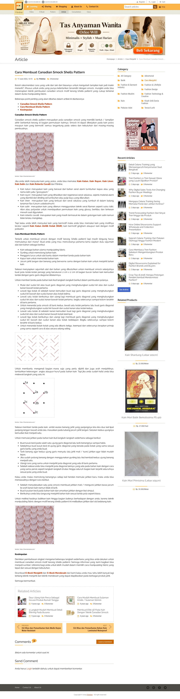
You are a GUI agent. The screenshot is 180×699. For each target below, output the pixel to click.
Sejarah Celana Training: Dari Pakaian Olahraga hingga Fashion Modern (146, 239)
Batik (122, 80)
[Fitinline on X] (165, 687)
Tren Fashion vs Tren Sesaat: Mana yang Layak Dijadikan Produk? (145, 179)
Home (17, 687)
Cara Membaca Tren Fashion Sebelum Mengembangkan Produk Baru (146, 252)
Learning (33, 6)
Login (29, 668)
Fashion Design (151, 89)
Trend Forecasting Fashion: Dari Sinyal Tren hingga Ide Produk (147, 214)
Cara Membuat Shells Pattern (35, 107)
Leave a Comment (105, 642)
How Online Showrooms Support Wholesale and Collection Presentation (145, 227)
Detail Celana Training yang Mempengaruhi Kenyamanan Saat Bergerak (145, 167)
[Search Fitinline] (155, 7)
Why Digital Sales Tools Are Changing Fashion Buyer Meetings (147, 191)
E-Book (41, 12)
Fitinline (90, 695)
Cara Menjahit (130, 59)
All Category (125, 76)
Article (63, 12)
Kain (122, 101)
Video (31, 12)
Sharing (47, 6)
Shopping (62, 6)
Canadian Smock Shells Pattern (36, 104)
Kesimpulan (26, 109)
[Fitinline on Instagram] (153, 687)
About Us (78, 6)
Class (89, 12)
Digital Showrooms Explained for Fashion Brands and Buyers (144, 264)
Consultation (76, 12)
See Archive (124, 290)
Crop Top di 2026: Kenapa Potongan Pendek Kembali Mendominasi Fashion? (146, 277)
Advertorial (149, 76)
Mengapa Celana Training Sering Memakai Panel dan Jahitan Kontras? (146, 202)
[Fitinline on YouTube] (148, 687)
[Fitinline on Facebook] (159, 687)
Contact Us (93, 6)
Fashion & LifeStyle (152, 85)
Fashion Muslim (127, 94)
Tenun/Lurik (149, 108)
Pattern (53, 12)
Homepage (111, 59)
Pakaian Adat (126, 108)
